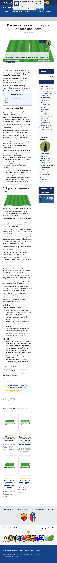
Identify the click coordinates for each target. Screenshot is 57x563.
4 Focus (6, 102)
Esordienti (23, 489)
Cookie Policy (36, 554)
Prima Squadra (23, 400)
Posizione (26, 451)
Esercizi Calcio (8, 398)
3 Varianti (6, 100)
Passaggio (5, 447)
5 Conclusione (8, 104)
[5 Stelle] (17, 391)
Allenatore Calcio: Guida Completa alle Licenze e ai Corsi (47, 88)
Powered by (16, 8)
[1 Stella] (7, 391)
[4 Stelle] (14, 391)
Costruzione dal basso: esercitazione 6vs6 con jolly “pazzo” (47, 99)
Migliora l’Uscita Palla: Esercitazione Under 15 (46, 129)
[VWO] (20, 8)
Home (6, 11)
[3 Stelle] (12, 391)
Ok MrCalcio (39, 8)
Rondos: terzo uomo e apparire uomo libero (25, 482)
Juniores (17, 400)
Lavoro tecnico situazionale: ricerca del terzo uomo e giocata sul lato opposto (25, 440)
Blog (27, 11)
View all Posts (44, 179)
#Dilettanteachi (16, 11)
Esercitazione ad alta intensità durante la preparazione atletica (45, 107)
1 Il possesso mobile (9, 97)
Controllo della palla (25, 449)
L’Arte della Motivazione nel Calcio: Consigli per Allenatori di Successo (46, 116)
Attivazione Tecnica (10, 446)
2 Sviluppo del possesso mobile (12, 99)
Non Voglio (30, 8)
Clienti (34, 11)
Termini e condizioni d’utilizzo (10, 556)
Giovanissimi (11, 400)
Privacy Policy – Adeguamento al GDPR (22, 554)
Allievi (6, 400)
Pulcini (27, 491)
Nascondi (20, 94)
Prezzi (41, 11)
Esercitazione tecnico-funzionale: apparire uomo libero (9, 484)
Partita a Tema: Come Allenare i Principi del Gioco (46, 124)
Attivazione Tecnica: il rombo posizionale (9, 439)
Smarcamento (11, 449)
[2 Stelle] (10, 391)
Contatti (49, 11)
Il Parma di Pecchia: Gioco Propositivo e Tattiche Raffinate (46, 93)
